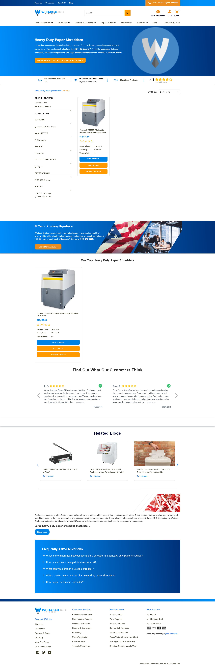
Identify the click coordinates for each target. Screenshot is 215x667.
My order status (154, 623)
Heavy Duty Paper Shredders (50, 91)
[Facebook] (38, 652)
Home (37, 91)
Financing (76, 632)
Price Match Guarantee (82, 614)
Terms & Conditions (81, 646)
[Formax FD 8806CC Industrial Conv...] (94, 113)
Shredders (41, 140)
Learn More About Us (48, 247)
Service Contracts (117, 623)
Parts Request (115, 619)
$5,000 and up (43, 180)
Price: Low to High (44, 193)
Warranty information (118, 632)
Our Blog (39, 637)
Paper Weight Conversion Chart (123, 637)
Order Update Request (82, 619)
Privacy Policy (78, 641)
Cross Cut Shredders (46, 127)
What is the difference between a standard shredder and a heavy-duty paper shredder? (94, 555)
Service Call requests (119, 628)
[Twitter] (44, 652)
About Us (38, 3)
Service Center (116, 614)
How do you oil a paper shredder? (64, 582)
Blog (71, 3)
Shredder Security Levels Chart (123, 646)
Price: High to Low (44, 197)
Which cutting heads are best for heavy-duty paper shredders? (80, 575)
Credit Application (80, 637)
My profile (151, 614)
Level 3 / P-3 (42, 113)
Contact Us (49, 3)
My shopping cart (155, 619)
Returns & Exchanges (81, 628)
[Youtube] (50, 652)
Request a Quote (42, 633)
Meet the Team (42, 642)
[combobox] (107, 13)
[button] (39, 395)
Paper (39, 167)
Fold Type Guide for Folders (122, 641)
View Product (93, 159)
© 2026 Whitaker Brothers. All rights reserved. (160, 663)
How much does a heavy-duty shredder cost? (71, 562)
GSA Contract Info (43, 646)
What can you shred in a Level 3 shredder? (70, 568)
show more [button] (79, 402)
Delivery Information (81, 623)
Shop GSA (62, 3)
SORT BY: (152, 92)
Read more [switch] (42, 532)
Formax (40, 153)
